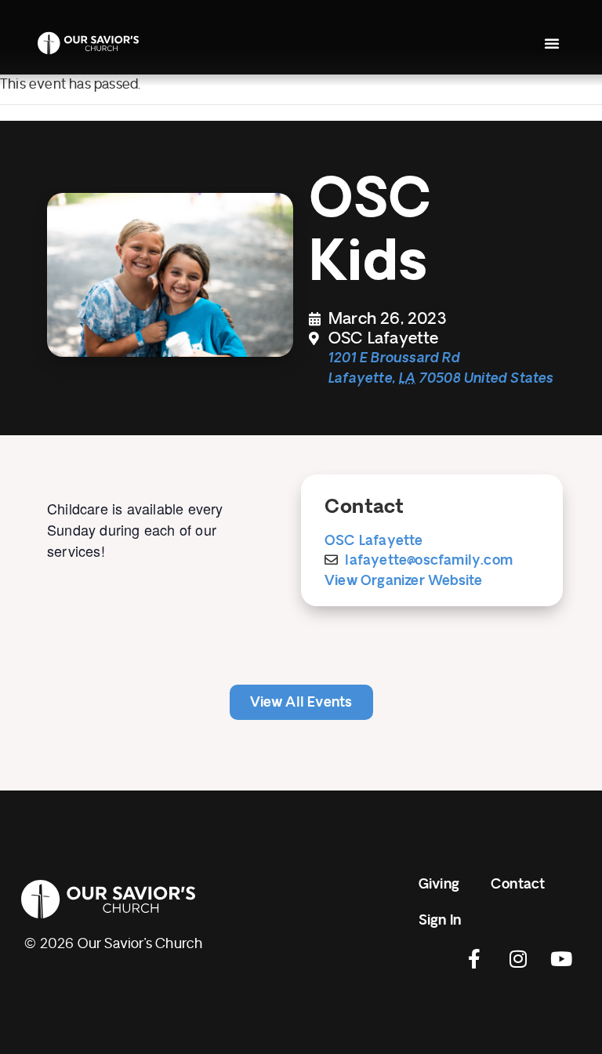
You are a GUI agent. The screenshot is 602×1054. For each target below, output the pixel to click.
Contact (518, 884)
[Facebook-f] (475, 958)
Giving (439, 884)
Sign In (440, 920)
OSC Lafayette (374, 541)
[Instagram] (518, 958)
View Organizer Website (403, 581)
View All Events (301, 702)
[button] (552, 43)
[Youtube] (561, 958)
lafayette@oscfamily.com (429, 560)
